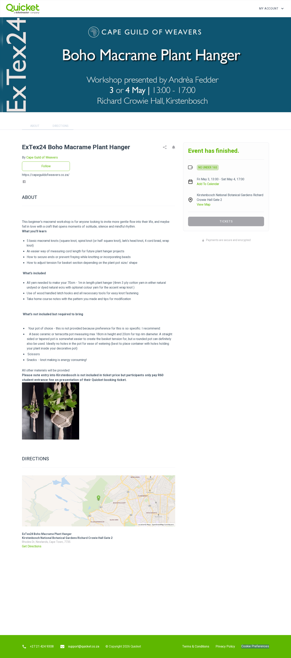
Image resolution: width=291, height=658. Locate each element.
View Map (203, 204)
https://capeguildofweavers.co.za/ (45, 175)
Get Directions (31, 546)
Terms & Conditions (195, 646)
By (40, 157)
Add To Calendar (208, 184)
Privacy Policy (225, 646)
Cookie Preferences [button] (255, 646)
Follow (46, 166)
